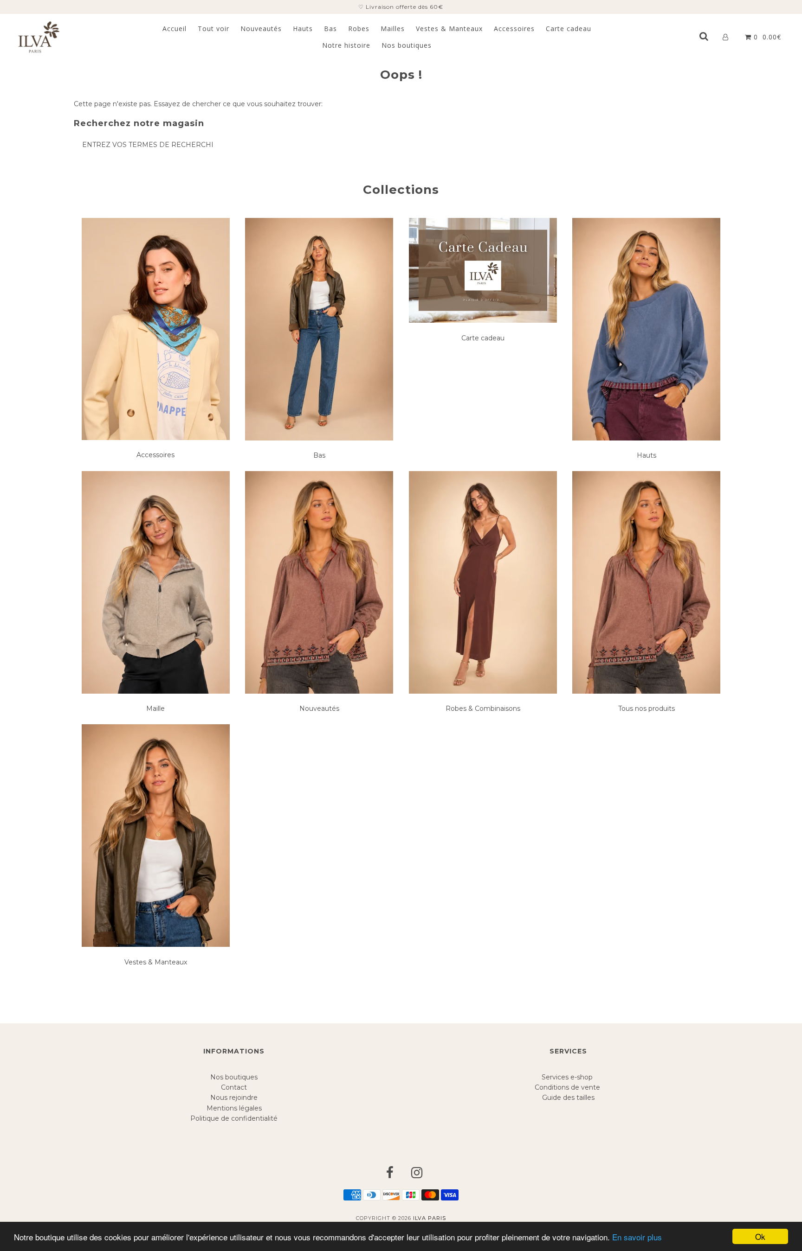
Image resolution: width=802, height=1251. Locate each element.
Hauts (303, 28)
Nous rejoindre (234, 1097)
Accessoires (514, 28)
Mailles (393, 28)
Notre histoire (346, 45)
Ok (760, 1236)
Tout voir (213, 28)
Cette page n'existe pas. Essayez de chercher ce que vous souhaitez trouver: (198, 104)
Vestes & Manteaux (449, 28)
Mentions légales (234, 1108)
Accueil (174, 28)
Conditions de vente (568, 1087)
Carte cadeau (568, 28)
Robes (358, 28)
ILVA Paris (429, 1218)
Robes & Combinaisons (483, 708)
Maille (155, 708)
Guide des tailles (568, 1097)
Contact (234, 1087)
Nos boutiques (407, 45)
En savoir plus (637, 1237)
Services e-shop (568, 1077)
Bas (330, 28)
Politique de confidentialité (234, 1118)
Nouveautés (261, 28)
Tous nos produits (646, 708)
